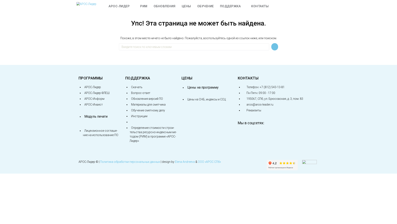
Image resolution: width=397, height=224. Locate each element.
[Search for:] (194, 46)
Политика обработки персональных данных (130, 161)
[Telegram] (271, 134)
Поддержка (137, 78)
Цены (187, 78)
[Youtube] (257, 134)
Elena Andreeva (185, 161)
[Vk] (243, 134)
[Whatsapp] (285, 134)
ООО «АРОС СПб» (209, 161)
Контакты (248, 78)
